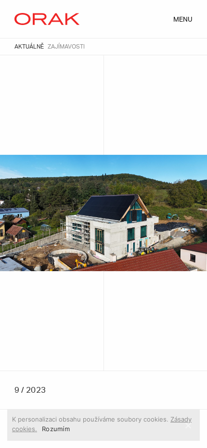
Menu (183, 19)
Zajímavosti (66, 47)
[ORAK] (46, 19)
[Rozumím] (188, 425)
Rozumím (56, 429)
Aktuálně (29, 47)
